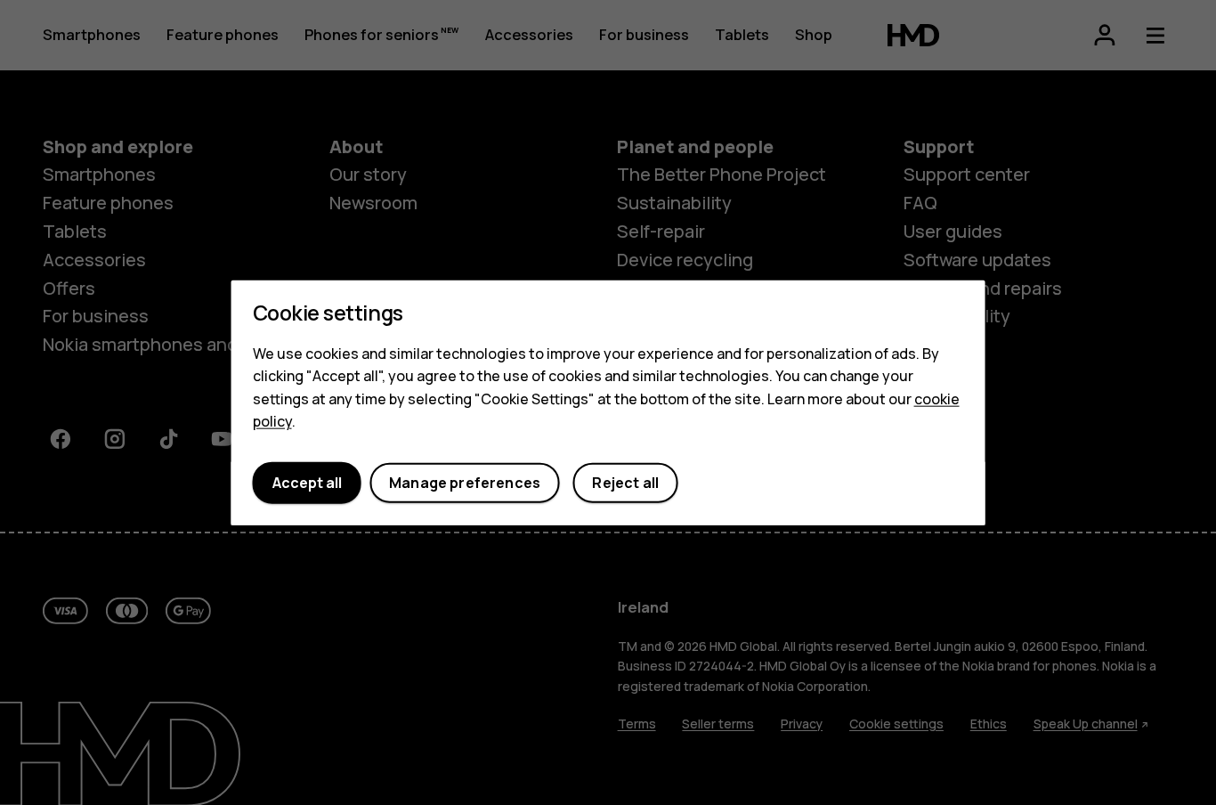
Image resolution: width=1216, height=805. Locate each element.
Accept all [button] (307, 482)
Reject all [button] (625, 482)
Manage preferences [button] (464, 482)
